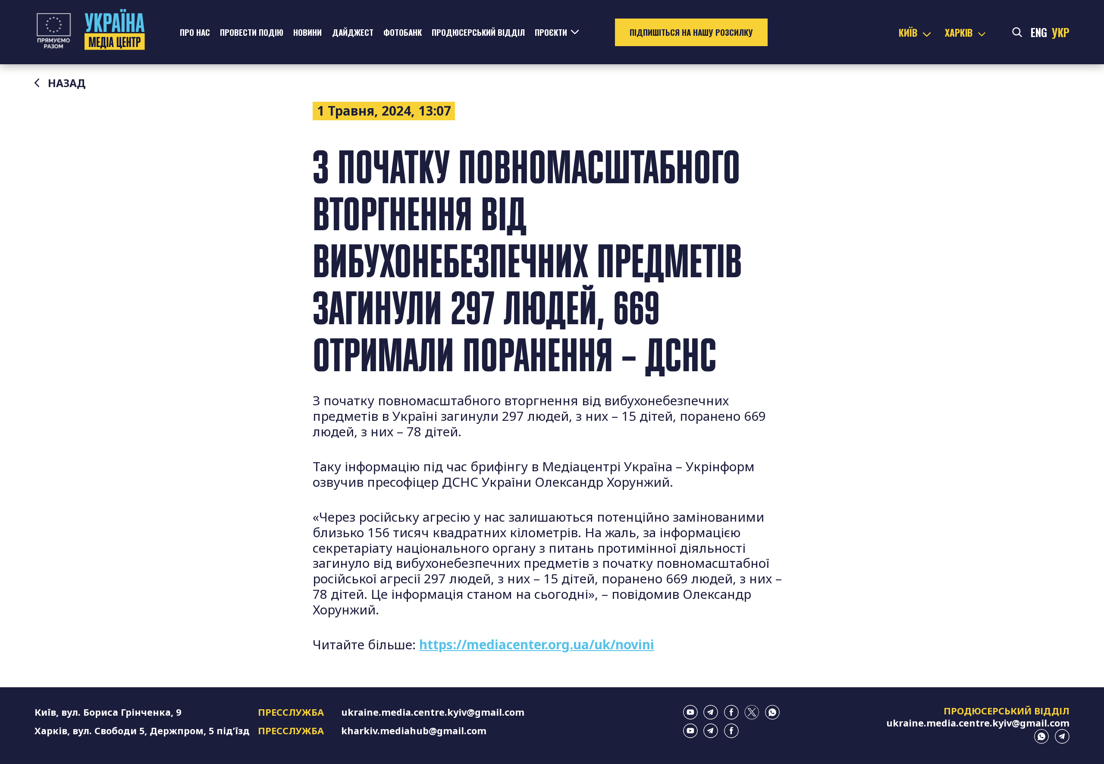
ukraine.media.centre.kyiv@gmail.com (432, 712)
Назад (66, 83)
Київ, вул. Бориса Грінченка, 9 (107, 712)
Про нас (195, 32)
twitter (751, 712)
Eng (1039, 32)
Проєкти (551, 32)
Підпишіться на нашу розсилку (691, 32)
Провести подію (251, 32)
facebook (731, 712)
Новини (307, 32)
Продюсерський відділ (478, 32)
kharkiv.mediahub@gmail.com (413, 730)
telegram (710, 712)
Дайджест (352, 32)
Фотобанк (402, 32)
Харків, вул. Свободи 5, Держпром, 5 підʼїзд (142, 730)
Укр (1061, 32)
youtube (690, 712)
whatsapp (772, 712)
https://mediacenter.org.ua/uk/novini (536, 644)
